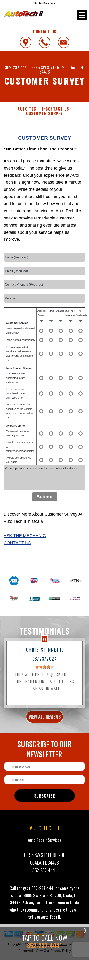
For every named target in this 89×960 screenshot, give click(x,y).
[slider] (44, 667)
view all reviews (45, 717)
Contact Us (17, 542)
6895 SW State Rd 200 (50, 67)
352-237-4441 (16, 67)
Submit (45, 496)
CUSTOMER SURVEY (44, 113)
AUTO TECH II (30, 109)
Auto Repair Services (44, 840)
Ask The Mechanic (25, 535)
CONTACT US (57, 109)
